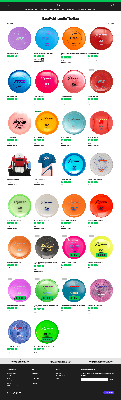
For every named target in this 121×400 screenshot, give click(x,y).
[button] (15, 5)
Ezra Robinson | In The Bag (16, 14)
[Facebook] (8, 393)
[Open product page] (20, 38)
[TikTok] (17, 393)
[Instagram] (14, 393)
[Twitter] (10, 393)
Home (8, 14)
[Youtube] (20, 393)
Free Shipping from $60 (60, 1)
